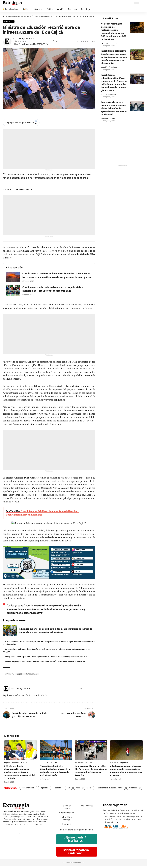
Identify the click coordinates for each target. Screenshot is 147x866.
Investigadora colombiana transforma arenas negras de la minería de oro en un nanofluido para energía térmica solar (114, 57)
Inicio (5, 16)
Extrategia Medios (24, 38)
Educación (29, 16)
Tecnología (113, 67)
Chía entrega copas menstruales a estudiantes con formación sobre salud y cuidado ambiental (45, 661)
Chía (78, 788)
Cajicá (19, 674)
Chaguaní (114, 762)
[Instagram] (94, 688)
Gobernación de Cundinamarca (110, 788)
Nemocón (104, 43)
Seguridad (113, 43)
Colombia (133, 788)
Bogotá (104, 94)
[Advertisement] (49, 149)
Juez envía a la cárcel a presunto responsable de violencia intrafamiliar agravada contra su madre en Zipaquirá (113, 108)
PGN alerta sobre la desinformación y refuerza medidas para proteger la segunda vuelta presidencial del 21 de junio (19, 772)
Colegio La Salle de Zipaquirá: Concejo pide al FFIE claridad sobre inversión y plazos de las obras (46, 657)
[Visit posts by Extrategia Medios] (7, 41)
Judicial (112, 118)
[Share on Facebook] (61, 41)
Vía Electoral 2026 (19, 762)
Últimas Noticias (16, 16)
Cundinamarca (31, 674)
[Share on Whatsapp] (66, 41)
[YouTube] (90, 688)
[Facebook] (87, 688)
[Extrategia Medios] (12, 3)
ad (69, 788)
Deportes (53, 762)
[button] (141, 3)
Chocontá (44, 762)
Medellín (104, 67)
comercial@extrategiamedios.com (76, 829)
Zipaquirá (104, 118)
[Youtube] (17, 831)
